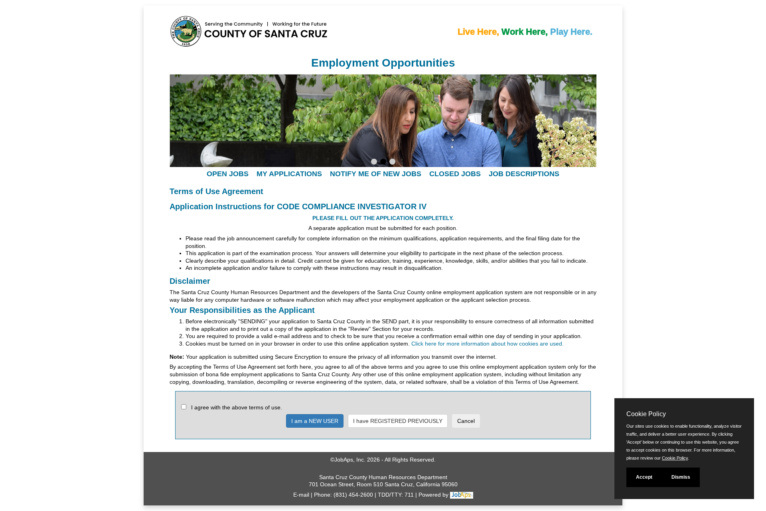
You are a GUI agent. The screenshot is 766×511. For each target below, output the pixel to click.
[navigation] (383, 173)
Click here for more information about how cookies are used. (487, 343)
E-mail (301, 494)
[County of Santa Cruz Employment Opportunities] (197, 33)
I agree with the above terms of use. (236, 407)
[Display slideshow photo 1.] (374, 162)
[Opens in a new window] (461, 494)
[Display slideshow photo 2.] (383, 162)
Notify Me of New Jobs (375, 174)
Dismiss (680, 477)
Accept (644, 477)
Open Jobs (228, 174)
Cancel (466, 421)
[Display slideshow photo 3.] (392, 162)
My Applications (289, 174)
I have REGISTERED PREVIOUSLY (397, 421)
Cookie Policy (675, 458)
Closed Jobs (455, 174)
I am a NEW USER (314, 421)
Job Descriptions (524, 174)
